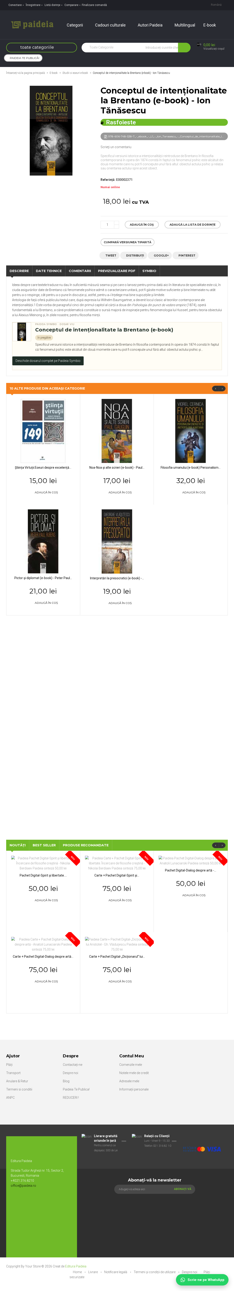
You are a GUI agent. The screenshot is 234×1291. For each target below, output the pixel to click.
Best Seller (44, 845)
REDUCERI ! (71, 1097)
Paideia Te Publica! (76, 1089)
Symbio (149, 271)
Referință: (108, 180)
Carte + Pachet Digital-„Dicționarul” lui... (117, 956)
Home (77, 1272)
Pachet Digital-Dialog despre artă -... (190, 870)
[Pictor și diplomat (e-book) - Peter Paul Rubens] (43, 541)
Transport (13, 1073)
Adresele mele (129, 1081)
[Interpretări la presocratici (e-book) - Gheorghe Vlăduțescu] (117, 541)
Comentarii (80, 271)
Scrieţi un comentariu (116, 147)
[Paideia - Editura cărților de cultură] (32, 24)
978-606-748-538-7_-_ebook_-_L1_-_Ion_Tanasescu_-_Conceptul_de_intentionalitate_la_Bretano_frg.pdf (168, 136)
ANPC (10, 1097)
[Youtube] (25, 1200)
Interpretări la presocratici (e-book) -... (117, 578)
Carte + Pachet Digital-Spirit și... (116, 875)
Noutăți (18, 845)
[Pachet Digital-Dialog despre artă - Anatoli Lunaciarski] (191, 860)
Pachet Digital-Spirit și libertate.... (43, 875)
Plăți (9, 1064)
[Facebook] (16, 1200)
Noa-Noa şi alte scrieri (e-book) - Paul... (116, 467)
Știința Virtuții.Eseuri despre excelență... (43, 467)
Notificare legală (116, 1272)
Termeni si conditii (19, 1089)
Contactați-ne (72, 1064)
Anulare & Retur (17, 1081)
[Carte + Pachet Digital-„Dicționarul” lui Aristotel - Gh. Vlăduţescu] (117, 944)
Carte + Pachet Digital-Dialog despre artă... (43, 956)
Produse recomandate (86, 845)
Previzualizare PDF (116, 271)
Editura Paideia (75, 1266)
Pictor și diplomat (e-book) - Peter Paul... (43, 578)
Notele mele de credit (134, 1073)
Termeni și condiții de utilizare (155, 1272)
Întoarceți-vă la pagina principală (25, 73)
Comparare (71, 5)
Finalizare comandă (94, 5)
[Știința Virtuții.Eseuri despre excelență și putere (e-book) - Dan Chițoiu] (43, 431)
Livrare (93, 1272)
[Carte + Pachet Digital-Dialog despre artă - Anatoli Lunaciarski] (43, 944)
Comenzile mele (130, 1064)
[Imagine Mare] (202, 1136)
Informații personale (134, 1089)
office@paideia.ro (23, 1185)
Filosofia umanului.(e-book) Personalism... (191, 467)
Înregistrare (33, 5)
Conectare (15, 5)
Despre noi (70, 1073)
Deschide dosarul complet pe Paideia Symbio (48, 361)
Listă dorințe (52, 5)
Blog (66, 1081)
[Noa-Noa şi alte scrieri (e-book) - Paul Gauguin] (117, 431)
